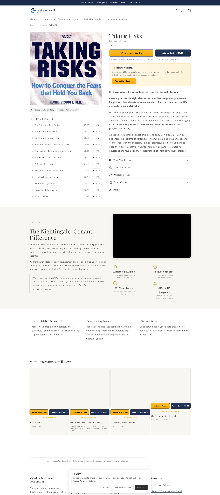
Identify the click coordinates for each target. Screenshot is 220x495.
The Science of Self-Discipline (164, 416)
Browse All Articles (161, 484)
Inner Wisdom (36, 422)
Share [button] (115, 189)
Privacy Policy (78, 481)
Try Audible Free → (124, 81)
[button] (49, 19)
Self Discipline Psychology (42, 110)
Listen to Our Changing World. (166, 491)
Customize (104, 487)
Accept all (141, 487)
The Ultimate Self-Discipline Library (86, 422)
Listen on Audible (133, 52)
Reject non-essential (123, 487)
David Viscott (42, 25)
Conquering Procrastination (123, 422)
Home (32, 25)
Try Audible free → (50, 417)
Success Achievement (68, 110)
